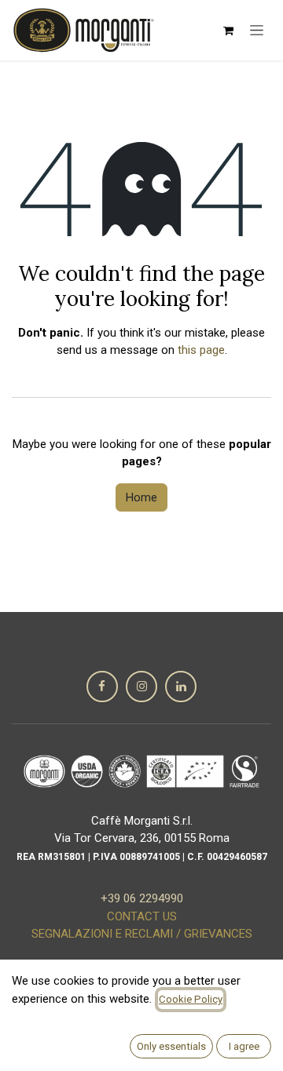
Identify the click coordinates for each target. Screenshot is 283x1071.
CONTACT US (142, 916)
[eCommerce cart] (228, 30)
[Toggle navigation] (256, 31)
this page (201, 350)
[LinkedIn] (181, 686)
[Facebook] (102, 686)
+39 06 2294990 (142, 898)
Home (141, 497)
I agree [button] (244, 1046)
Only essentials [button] (171, 1046)
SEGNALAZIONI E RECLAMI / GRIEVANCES (141, 934)
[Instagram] (141, 686)
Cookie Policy (190, 999)
